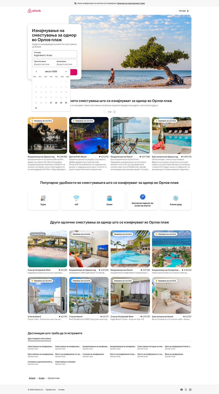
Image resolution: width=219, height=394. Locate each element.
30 (66, 103)
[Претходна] (105, 112)
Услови (61, 390)
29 (61, 103)
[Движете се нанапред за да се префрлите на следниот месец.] (66, 71)
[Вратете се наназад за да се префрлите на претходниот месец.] (36, 71)
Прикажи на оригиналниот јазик (131, 3)
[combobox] (54, 55)
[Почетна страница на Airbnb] (34, 11)
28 (56, 103)
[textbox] (43, 64)
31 (36, 108)
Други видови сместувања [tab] (39, 338)
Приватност (51, 390)
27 (51, 103)
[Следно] (114, 112)
